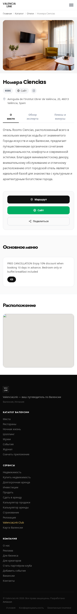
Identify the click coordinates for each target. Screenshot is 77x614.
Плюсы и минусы (60, 116)
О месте (11, 116)
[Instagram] (34, 91)
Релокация (9, 517)
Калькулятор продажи (16, 502)
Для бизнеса (10, 555)
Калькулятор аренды (16, 507)
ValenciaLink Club (13, 522)
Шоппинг (9, 434)
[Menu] (71, 5)
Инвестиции (10, 487)
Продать (8, 492)
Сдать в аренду (12, 497)
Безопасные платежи (59, 607)
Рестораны (9, 424)
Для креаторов (12, 560)
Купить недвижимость (17, 477)
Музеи (7, 439)
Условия (10, 607)
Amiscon (7, 601)
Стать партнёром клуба (17, 565)
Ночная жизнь (12, 429)
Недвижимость (12, 472)
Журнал (7, 449)
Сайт (24, 90)
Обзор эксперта (32, 116)
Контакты (9, 580)
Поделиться (41, 221)
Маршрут (41, 199)
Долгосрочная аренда (16, 482)
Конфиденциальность (31, 607)
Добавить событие (14, 570)
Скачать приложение (16, 454)
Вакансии (9, 575)
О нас (6, 545)
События (8, 444)
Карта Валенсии (13, 527)
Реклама (8, 550)
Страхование (11, 512)
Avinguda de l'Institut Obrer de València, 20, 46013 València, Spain (38, 101)
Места (7, 419)
